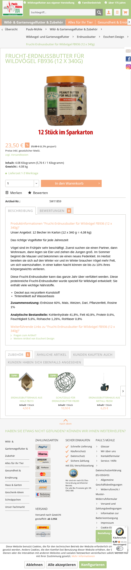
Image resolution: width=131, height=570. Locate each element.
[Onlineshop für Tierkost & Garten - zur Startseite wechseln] (13, 9)
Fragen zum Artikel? (24, 335)
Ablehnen (34, 564)
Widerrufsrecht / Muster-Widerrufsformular (108, 494)
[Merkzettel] (117, 12)
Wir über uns (108, 451)
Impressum (107, 522)
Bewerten (40, 192)
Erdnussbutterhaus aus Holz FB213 (26, 399)
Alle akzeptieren (62, 564)
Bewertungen (55, 211)
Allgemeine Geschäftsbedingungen (109, 482)
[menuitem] (66, 12)
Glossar (105, 446)
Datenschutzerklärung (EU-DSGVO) (108, 473)
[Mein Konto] (108, 12)
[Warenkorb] (125, 12)
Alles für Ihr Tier (14, 463)
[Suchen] (99, 12)
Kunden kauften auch (92, 355)
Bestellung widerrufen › (111, 536)
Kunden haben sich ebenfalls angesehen (44, 362)
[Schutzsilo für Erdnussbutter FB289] (65, 382)
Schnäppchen (13, 499)
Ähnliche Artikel (52, 355)
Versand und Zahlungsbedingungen (109, 506)
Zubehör (18, 355)
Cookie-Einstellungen (113, 527)
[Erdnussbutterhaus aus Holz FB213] (26, 382)
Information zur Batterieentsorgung (107, 516)
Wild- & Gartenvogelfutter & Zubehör (16, 448)
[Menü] (125, 528)
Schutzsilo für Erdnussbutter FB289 (65, 399)
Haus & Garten (13, 485)
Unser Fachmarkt (15, 507)
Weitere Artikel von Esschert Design (33, 338)
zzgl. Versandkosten (16, 154)
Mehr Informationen (83, 556)
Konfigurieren (93, 564)
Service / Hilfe (109, 460)
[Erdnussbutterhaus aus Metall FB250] (104, 382)
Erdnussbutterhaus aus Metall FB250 (104, 399)
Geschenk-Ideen (14, 492)
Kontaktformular (110, 456)
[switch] (119, 548)
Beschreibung (20, 211)
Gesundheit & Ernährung (13, 474)
